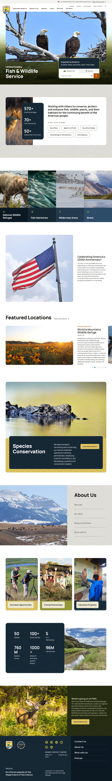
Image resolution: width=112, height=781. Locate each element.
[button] (94, 367)
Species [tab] (90, 71)
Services (78, 504)
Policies (78, 758)
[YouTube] (61, 742)
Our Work (78, 514)
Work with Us (80, 532)
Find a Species (83, 135)
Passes (72, 6)
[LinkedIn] (46, 747)
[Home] (9, 745)
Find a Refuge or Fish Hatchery (60, 135)
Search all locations (60, 319)
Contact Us (80, 741)
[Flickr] (51, 747)
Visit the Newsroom (80, 722)
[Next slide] (105, 367)
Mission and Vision (82, 523)
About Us (79, 747)
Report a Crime (97, 6)
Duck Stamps (87, 6)
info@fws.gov (62, 755)
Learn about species (90, 446)
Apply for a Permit (70, 128)
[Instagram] (51, 742)
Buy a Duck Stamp (88, 128)
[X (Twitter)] (56, 742)
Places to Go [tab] (71, 71)
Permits (78, 6)
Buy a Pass (54, 128)
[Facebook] (46, 742)
